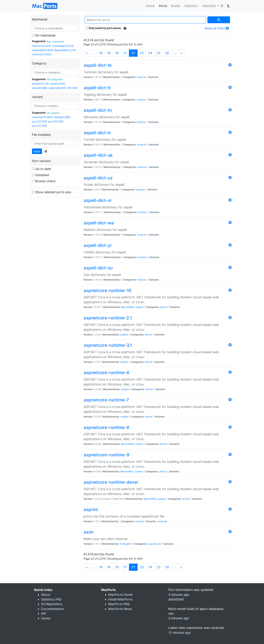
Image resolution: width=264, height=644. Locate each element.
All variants (53, 112)
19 (108, 53)
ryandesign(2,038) (63, 45)
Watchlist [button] (209, 6)
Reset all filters (215, 28)
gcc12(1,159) (39, 121)
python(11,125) (40, 83)
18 (101, 53)
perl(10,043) (57, 83)
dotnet (164, 307)
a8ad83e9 (176, 599)
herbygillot (126, 543)
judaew (140, 307)
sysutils (139, 521)
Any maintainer (55, 41)
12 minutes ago (179, 632)
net (159, 543)
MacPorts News (120, 609)
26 (167, 53)
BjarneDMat (127, 307)
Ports (163, 6)
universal (162, 521)
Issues (45, 618)
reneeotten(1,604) (42, 50)
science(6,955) (57, 87)
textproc (141, 77)
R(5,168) (73, 87)
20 (117, 53)
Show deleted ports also (52, 192)
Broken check (45, 181)
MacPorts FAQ (118, 604)
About (45, 594)
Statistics (191, 6)
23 (142, 53)
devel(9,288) (39, 87)
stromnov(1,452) (41, 54)
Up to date (42, 169)
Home (150, 6)
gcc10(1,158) (56, 121)
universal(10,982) (42, 117)
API (43, 613)
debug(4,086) (62, 117)
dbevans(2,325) (41, 45)
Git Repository (51, 604)
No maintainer (45, 35)
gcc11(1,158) (39, 125)
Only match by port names (104, 28)
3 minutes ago (178, 618)
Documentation (52, 609)
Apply (37, 151)
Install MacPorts (120, 599)
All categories (55, 79)
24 (150, 53)
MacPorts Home (120, 594)
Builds (175, 6)
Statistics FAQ (51, 599)
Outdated (41, 175)
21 (125, 53)
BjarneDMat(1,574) (65, 50)
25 (159, 53)
